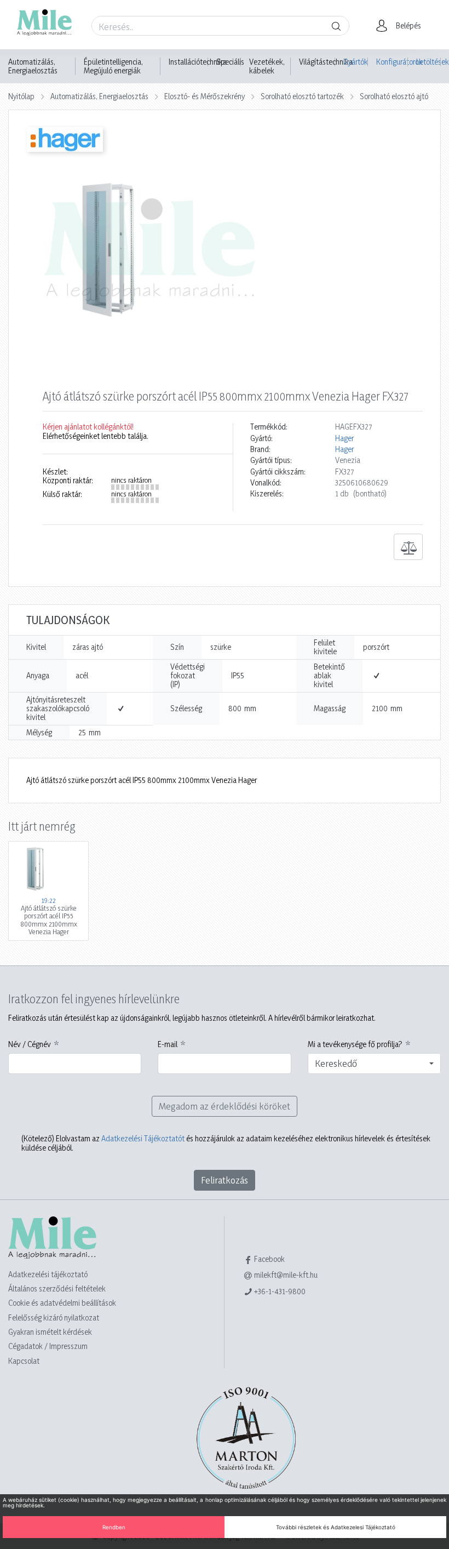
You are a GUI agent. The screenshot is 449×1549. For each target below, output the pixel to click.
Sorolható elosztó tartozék (302, 96)
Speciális (230, 62)
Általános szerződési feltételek (57, 1288)
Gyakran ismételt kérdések (50, 1331)
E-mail (167, 1044)
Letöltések (428, 61)
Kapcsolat (23, 1360)
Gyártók (355, 61)
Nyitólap (21, 96)
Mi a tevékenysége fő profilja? (355, 1044)
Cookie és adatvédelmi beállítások (62, 1302)
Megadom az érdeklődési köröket (224, 1106)
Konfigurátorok (392, 61)
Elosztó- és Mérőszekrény (204, 96)
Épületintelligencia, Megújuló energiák (113, 66)
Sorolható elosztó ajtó (394, 96)
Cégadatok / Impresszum (48, 1346)
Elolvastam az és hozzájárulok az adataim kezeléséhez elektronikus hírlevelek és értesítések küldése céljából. (225, 1143)
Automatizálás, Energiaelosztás (32, 66)
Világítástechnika (326, 62)
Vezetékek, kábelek (267, 66)
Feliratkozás (224, 1180)
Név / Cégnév (29, 1044)
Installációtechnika (198, 62)
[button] (401, 25)
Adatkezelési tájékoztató (48, 1274)
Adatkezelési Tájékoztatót (143, 1138)
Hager (344, 438)
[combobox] (374, 1063)
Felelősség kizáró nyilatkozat (53, 1317)
